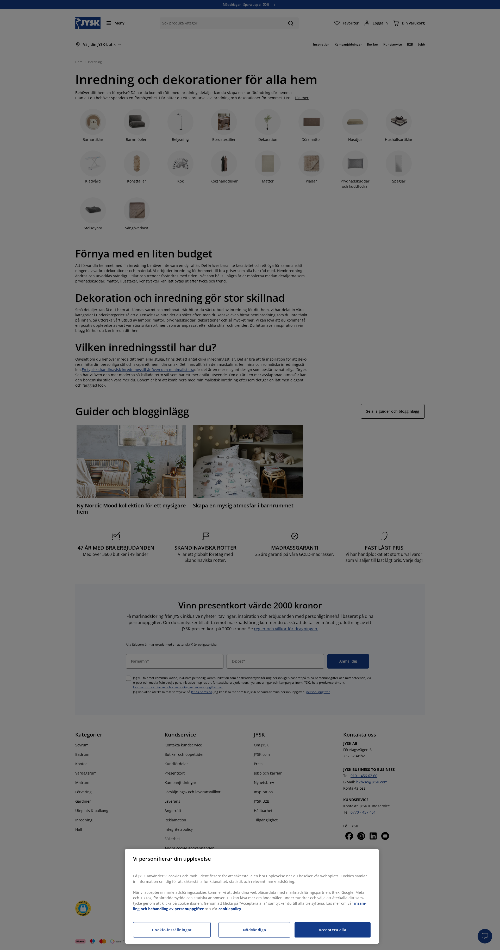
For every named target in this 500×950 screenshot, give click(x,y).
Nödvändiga (254, 929)
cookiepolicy (229, 908)
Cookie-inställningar (172, 929)
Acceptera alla (332, 929)
